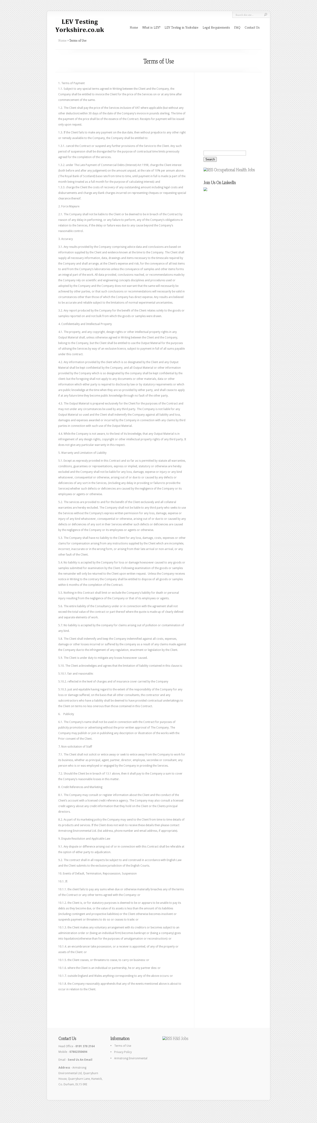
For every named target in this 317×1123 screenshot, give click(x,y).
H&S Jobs (180, 1038)
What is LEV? (151, 27)
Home (134, 27)
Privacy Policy (123, 1052)
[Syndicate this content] (208, 170)
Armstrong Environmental (130, 1058)
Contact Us (252, 27)
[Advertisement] (126, 1007)
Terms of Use (122, 1045)
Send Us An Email (80, 1059)
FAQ (237, 27)
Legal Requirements (216, 27)
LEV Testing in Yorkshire (181, 27)
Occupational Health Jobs (234, 170)
